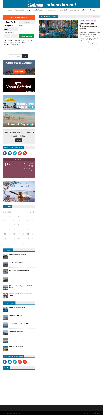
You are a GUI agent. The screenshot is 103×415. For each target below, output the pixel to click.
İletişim (98, 413)
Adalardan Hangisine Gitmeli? (17, 307)
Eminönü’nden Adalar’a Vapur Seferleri (19, 339)
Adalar (93, 413)
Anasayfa (86, 413)
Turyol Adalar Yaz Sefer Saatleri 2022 (19, 270)
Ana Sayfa (95, 16)
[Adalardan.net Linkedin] (10, 360)
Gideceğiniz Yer (8, 25)
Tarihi (21, 25)
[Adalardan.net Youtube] (25, 152)
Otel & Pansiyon (39, 10)
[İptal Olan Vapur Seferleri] (19, 78)
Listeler (27, 22)
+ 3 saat (12, 32)
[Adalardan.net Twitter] (15, 152)
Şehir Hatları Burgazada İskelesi (17, 254)
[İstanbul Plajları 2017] (19, 113)
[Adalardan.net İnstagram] (10, 152)
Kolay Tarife (11, 22)
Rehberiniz (91, 10)
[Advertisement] (19, 386)
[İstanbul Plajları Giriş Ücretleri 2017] (19, 96)
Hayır (23, 136)
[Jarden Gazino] (19, 181)
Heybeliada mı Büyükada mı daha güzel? (88, 26)
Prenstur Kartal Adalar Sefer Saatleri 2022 (20, 262)
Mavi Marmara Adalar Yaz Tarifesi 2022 (19, 278)
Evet (14, 136)
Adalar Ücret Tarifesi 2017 (16, 347)
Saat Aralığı (7, 32)
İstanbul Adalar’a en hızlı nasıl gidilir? (19, 323)
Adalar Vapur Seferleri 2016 (16, 331)
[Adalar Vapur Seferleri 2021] (19, 61)
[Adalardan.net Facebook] (5, 152)
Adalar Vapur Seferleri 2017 (16, 315)
